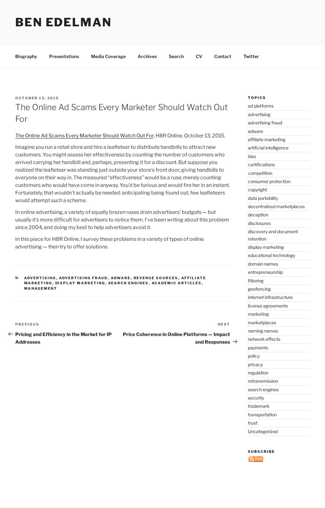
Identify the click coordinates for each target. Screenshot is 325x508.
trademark (258, 406)
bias (252, 156)
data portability (263, 198)
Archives (147, 56)
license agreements (268, 305)
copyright (257, 189)
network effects (264, 339)
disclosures (259, 223)
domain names (263, 264)
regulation (258, 372)
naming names (263, 330)
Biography (26, 56)
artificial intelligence (268, 147)
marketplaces (262, 322)
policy (254, 356)
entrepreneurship (265, 272)
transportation (262, 414)
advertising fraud (83, 278)
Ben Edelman (63, 22)
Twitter (251, 56)
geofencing (259, 289)
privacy (255, 364)
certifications (261, 164)
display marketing (80, 283)
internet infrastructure (270, 297)
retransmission (263, 381)
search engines (128, 283)
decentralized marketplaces (276, 206)
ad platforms (261, 106)
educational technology (271, 255)
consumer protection (269, 181)
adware (121, 278)
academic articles (177, 283)
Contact (222, 56)
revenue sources (156, 278)
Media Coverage (108, 56)
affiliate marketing (266, 139)
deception (258, 214)
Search (176, 56)
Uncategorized (263, 431)
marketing (258, 314)
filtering (255, 280)
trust (252, 423)
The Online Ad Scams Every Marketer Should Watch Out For (84, 136)
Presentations (64, 56)
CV (199, 56)
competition (260, 173)
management (40, 288)
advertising (40, 278)
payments (258, 347)
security (256, 397)
